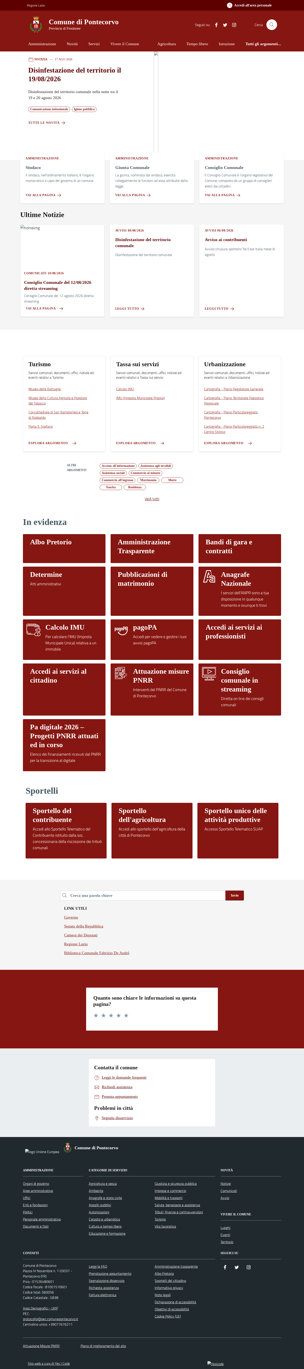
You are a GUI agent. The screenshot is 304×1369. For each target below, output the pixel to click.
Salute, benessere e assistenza (177, 1205)
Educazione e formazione (107, 1233)
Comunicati (229, 1190)
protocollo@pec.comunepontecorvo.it (50, 1319)
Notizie (226, 1183)
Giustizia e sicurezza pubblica (176, 1183)
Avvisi (225, 1197)
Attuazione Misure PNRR (41, 1346)
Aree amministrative (38, 1190)
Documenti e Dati (36, 1226)
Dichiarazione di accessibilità (175, 1302)
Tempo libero (197, 44)
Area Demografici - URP (40, 1308)
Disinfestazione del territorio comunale (143, 242)
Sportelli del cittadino (170, 1280)
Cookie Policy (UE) (168, 1316)
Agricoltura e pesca (103, 1183)
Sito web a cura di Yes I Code (49, 1363)
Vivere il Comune (124, 44)
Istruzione (227, 44)
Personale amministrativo (42, 1219)
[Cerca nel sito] (271, 24)
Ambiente (96, 1190)
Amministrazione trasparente (176, 1266)
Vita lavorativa (165, 1226)
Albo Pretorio (164, 1273)
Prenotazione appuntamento (110, 1273)
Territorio (227, 1242)
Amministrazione (42, 44)
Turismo (160, 1219)
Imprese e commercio (170, 1190)
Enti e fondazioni (35, 1205)
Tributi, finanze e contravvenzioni (179, 1212)
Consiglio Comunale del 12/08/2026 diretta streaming (57, 285)
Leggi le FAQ (98, 1266)
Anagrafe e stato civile (105, 1197)
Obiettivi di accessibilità (172, 1309)
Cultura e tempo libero (105, 1226)
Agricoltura (166, 44)
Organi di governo (36, 1183)
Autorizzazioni (99, 1212)
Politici (27, 1212)
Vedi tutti (152, 499)
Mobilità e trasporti (168, 1197)
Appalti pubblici (100, 1205)
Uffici (26, 1197)
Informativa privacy (169, 1287)
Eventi (225, 1234)
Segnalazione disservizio (106, 1280)
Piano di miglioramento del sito (103, 1346)
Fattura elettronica (102, 1295)
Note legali (163, 1295)
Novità (72, 44)
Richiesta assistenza (104, 1287)
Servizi (94, 44)
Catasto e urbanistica (104, 1219)
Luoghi (225, 1227)
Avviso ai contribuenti (226, 239)
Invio (235, 895)
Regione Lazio (36, 5)
